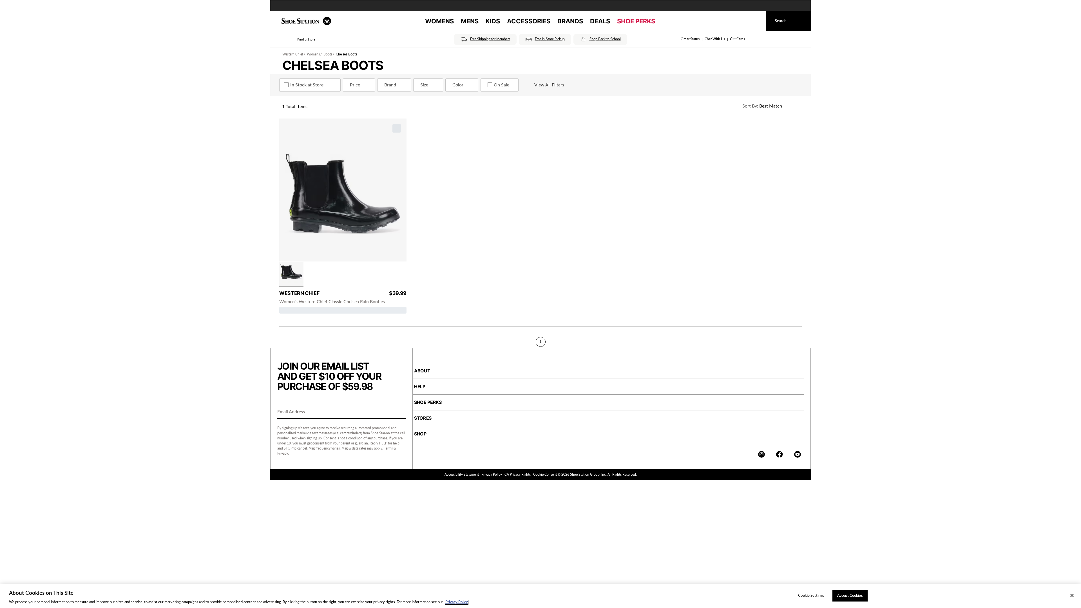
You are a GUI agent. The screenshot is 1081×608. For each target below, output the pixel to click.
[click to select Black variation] (291, 274)
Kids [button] (493, 21)
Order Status (690, 39)
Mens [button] (470, 21)
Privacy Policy (491, 474)
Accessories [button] (528, 21)
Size (424, 85)
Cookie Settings (811, 595)
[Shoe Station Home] (306, 21)
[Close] (1072, 595)
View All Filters (549, 85)
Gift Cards (737, 39)
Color (457, 85)
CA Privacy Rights (517, 474)
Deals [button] (600, 21)
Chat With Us (715, 39)
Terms (388, 448)
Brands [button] (570, 21)
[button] (298, 39)
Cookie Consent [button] (545, 474)
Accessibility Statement (462, 474)
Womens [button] (439, 21)
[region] (540, 596)
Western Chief (292, 54)
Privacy (282, 453)
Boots (327, 54)
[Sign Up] (399, 412)
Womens (313, 54)
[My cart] (757, 21)
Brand (390, 85)
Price (355, 85)
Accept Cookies (850, 595)
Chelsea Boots (346, 54)
